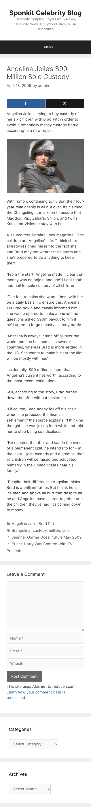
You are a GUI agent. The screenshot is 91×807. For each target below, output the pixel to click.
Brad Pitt (46, 523)
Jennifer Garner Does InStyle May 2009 (47, 537)
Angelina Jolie (24, 523)
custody (40, 530)
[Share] (26, 103)
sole (66, 530)
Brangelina (21, 530)
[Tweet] (65, 103)
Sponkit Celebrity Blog (45, 13)
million (54, 530)
